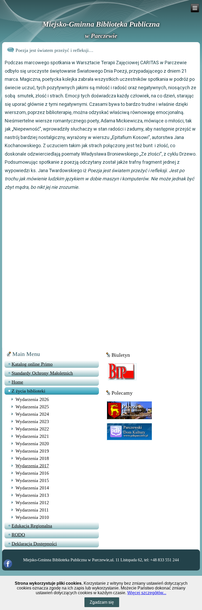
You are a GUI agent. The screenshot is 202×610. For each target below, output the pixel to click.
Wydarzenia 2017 (32, 465)
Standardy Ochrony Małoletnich (42, 373)
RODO (18, 534)
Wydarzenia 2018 (32, 458)
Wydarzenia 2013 (32, 495)
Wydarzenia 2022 (32, 429)
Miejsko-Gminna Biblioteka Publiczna (101, 24)
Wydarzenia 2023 (32, 421)
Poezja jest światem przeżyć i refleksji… (54, 50)
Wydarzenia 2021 (32, 436)
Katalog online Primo (32, 364)
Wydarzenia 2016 (32, 473)
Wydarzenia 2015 (32, 480)
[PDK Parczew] (129, 431)
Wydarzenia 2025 (32, 406)
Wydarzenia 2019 (32, 451)
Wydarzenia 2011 (32, 510)
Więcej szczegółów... (146, 593)
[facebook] (8, 563)
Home (17, 382)
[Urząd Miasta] (129, 410)
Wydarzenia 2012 (32, 502)
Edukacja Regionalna (32, 525)
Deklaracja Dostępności (34, 543)
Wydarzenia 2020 (32, 443)
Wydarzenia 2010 (32, 517)
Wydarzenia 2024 (32, 414)
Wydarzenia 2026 (32, 399)
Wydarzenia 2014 (32, 487)
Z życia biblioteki (28, 391)
